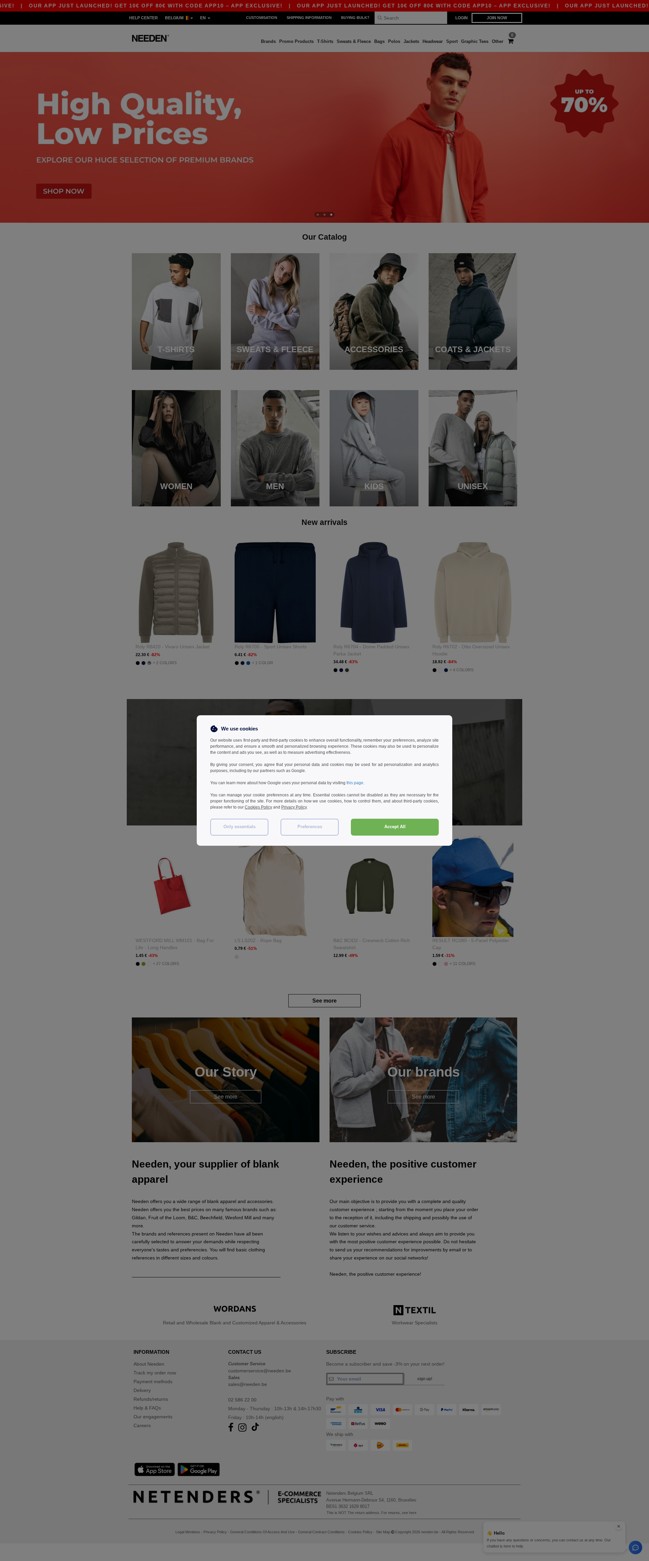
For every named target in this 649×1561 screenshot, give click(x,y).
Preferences (309, 826)
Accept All (395, 826)
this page (354, 782)
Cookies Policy (258, 807)
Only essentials (239, 826)
